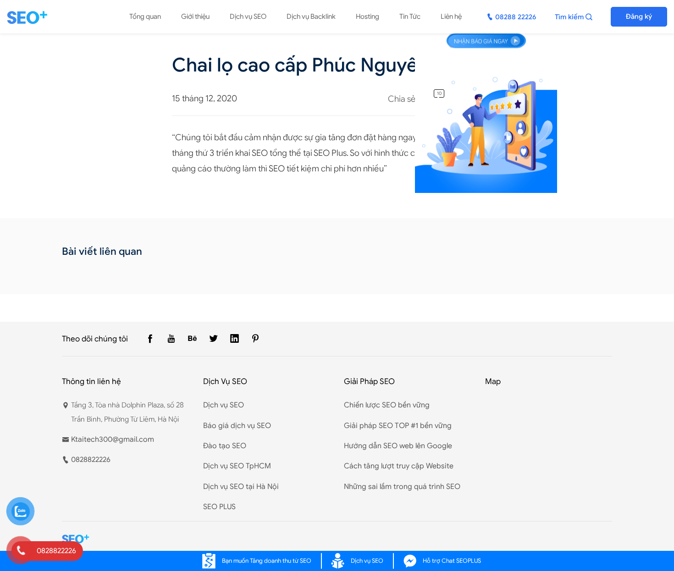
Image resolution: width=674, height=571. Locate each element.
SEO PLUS (219, 506)
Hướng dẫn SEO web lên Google (398, 445)
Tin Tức (409, 16)
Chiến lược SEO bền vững (387, 405)
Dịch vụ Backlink (311, 16)
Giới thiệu (195, 16)
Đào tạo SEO (224, 445)
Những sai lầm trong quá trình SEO (402, 486)
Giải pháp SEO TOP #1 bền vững (398, 425)
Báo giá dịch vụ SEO (237, 425)
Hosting (367, 16)
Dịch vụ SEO (248, 16)
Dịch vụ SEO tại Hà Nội (241, 486)
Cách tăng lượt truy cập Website (398, 466)
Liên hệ (451, 16)
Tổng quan (145, 16)
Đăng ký (639, 16)
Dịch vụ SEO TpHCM (237, 466)
